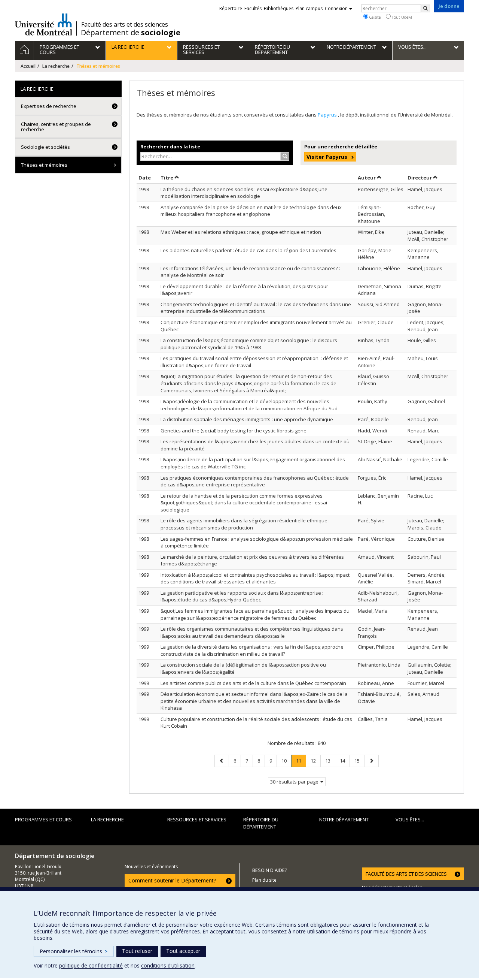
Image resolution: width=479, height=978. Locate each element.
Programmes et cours (43, 819)
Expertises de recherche (48, 106)
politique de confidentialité (91, 965)
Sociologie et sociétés (45, 147)
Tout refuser (137, 950)
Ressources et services (196, 819)
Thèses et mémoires (44, 165)
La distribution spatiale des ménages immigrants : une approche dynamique (247, 419)
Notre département (344, 819)
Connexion (336, 8)
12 (315, 760)
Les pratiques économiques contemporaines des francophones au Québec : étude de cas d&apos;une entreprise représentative (255, 481)
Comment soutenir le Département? (172, 880)
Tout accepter (183, 950)
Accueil (28, 66)
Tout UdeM (401, 17)
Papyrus (328, 114)
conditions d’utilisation (168, 965)
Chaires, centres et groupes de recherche (56, 127)
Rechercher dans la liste (170, 146)
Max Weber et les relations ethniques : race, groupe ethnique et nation (241, 232)
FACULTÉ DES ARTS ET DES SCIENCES (406, 873)
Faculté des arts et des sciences (124, 24)
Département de (130, 32)
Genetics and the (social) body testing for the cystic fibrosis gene (233, 430)
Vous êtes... (410, 819)
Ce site (374, 17)
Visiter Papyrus (326, 156)
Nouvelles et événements (151, 866)
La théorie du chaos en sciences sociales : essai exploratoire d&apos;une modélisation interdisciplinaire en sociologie (244, 193)
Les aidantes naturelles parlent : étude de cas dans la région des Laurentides (248, 250)
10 (286, 760)
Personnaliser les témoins (73, 951)
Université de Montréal (43, 24)
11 (301, 762)
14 (344, 760)
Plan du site (264, 880)
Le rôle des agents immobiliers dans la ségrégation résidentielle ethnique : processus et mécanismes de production (245, 524)
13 (330, 760)
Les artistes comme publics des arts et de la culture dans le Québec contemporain (253, 683)
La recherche (56, 66)
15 (359, 760)
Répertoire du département (260, 823)
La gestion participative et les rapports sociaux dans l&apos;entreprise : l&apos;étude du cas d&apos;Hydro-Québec (242, 596)
